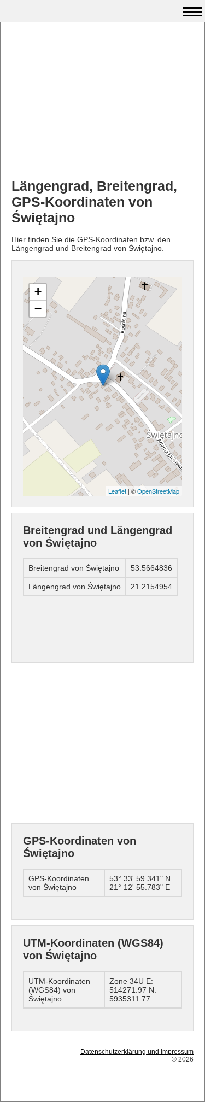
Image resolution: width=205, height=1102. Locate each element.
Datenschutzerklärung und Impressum (137, 1052)
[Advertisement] (102, 101)
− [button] (38, 308)
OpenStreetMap (158, 490)
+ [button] (38, 291)
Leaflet (117, 490)
